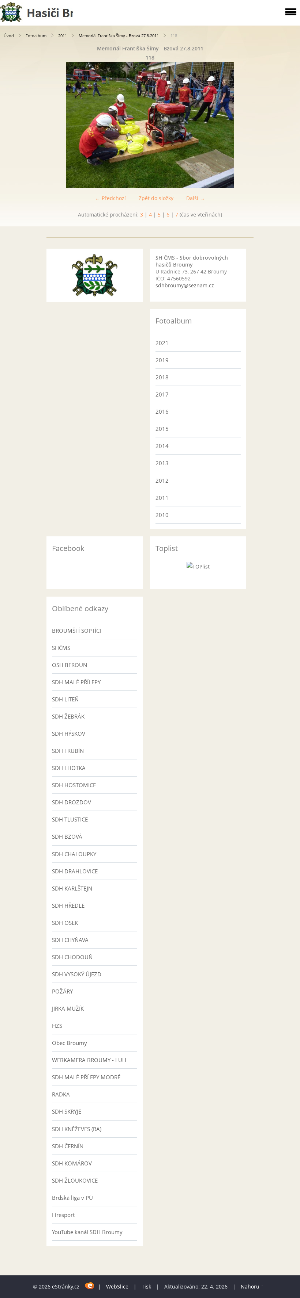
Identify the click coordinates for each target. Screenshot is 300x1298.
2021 (162, 342)
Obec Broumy (69, 1042)
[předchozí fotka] (12, 125)
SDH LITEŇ (65, 699)
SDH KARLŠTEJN (72, 888)
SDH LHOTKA (69, 767)
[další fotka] (288, 125)
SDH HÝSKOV (68, 733)
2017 (162, 394)
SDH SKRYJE (66, 1111)
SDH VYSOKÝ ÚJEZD (76, 974)
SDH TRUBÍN (68, 750)
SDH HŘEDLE (68, 905)
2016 (162, 411)
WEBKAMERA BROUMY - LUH (89, 1060)
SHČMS (61, 647)
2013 (162, 463)
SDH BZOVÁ (67, 836)
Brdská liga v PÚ (72, 1197)
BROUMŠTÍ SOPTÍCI (76, 630)
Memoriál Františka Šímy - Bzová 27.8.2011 (119, 35)
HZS (57, 1025)
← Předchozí (110, 198)
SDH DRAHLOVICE (75, 871)
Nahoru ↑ (252, 1286)
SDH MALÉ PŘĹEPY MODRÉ (86, 1077)
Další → (195, 198)
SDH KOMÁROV (72, 1163)
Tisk (146, 1286)
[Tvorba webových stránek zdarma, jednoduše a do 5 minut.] (89, 1285)
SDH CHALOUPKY (74, 854)
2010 (162, 514)
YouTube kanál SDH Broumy (87, 1232)
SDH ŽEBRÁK (68, 716)
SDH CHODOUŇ (72, 957)
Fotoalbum (36, 35)
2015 (162, 428)
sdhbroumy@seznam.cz (184, 285)
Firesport (63, 1214)
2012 (162, 480)
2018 (162, 377)
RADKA (61, 1094)
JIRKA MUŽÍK (68, 1008)
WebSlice (117, 1286)
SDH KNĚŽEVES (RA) (76, 1129)
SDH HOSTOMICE (74, 785)
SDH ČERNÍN (67, 1146)
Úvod (9, 35)
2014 (162, 445)
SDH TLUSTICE (70, 819)
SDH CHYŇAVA (70, 939)
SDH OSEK (65, 922)
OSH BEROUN (69, 665)
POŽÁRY (62, 991)
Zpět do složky (156, 198)
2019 (162, 360)
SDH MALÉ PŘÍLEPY (76, 682)
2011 (62, 35)
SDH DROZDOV (71, 802)
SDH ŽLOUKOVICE (75, 1180)
